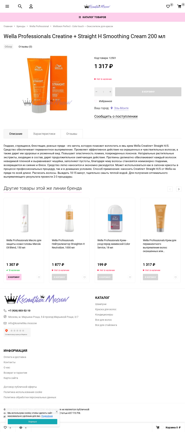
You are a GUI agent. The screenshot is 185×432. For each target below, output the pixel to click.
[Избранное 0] (168, 6)
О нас (7, 367)
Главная (8, 26)
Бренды (21, 26)
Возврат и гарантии (15, 372)
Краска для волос (105, 309)
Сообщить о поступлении (116, 116)
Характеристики (44, 134)
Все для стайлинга (106, 325)
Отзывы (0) (25, 46)
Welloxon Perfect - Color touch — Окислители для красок (83, 26)
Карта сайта (11, 378)
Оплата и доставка (15, 357)
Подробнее (47, 415)
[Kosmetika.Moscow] (47, 299)
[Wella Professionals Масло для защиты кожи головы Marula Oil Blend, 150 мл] (23, 218)
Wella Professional (39, 26)
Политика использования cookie (23, 392)
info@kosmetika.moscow (22, 323)
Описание (15, 134)
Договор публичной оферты (20, 387)
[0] (179, 6)
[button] (178, 189)
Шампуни (100, 304)
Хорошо (32, 421)
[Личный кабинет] (31, 6)
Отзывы (71, 134)
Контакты (10, 362)
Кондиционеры (104, 314)
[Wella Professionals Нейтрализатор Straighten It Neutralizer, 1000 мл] (69, 218)
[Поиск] (20, 6)
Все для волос (103, 320)
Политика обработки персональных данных (30, 397)
